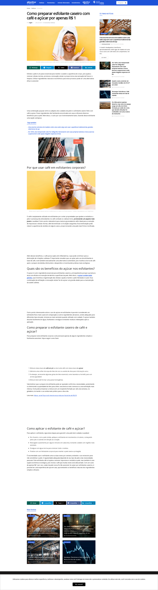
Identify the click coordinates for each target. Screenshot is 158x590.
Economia (39, 8)
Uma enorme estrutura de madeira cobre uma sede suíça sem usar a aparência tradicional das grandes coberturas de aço (43, 531)
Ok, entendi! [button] (79, 584)
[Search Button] (125, 2)
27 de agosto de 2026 (35, 535)
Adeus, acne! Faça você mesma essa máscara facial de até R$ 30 (55, 395)
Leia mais (104, 57)
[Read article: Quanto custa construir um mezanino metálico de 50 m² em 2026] (43, 552)
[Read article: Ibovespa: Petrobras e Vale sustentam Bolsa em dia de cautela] (79, 552)
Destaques (67, 542)
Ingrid (30, 22)
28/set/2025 (38, 22)
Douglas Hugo (106, 44)
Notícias (41, 3)
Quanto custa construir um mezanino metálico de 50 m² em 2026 (41, 558)
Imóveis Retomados (64, 3)
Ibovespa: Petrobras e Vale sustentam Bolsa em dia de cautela (77, 558)
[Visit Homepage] (31, 2)
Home (28, 8)
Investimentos (76, 3)
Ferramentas (51, 3)
